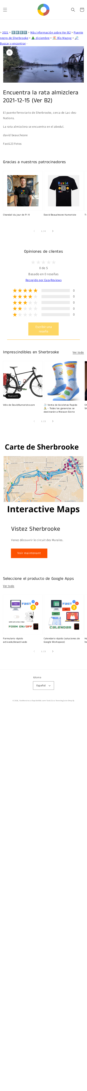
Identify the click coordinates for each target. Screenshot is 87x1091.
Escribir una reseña (43, 328)
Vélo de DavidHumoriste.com (19, 405)
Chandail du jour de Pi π (16, 215)
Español (41, 685)
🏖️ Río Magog (62, 38)
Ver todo (78, 352)
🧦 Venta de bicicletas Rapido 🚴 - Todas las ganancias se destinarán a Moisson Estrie (60, 408)
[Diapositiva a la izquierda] (34, 231)
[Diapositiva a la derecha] (52, 231)
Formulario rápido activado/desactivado (15, 640)
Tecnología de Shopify (65, 700)
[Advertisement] (43, 899)
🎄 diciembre (40, 38)
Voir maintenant (29, 553)
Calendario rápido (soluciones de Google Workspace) (62, 640)
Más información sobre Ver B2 (50, 32)
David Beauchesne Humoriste (60, 215)
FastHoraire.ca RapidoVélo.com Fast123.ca (37, 700)
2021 (5, 32)
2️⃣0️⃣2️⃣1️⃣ (19, 32)
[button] (5, 9)
